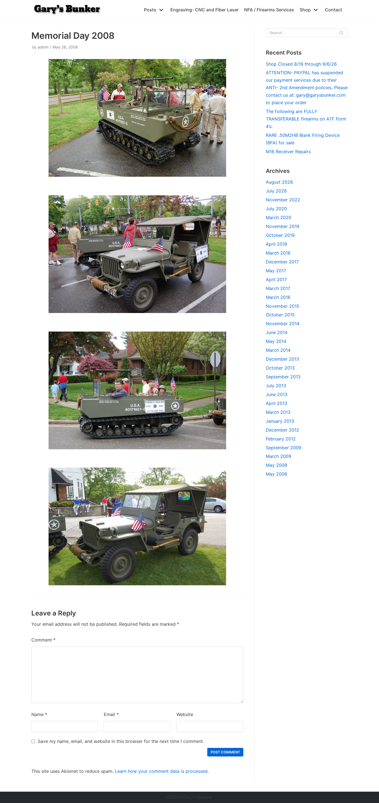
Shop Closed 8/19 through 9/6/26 (301, 64)
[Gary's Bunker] (66, 10)
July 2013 (276, 385)
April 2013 (276, 403)
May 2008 (276, 465)
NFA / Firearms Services (269, 9)
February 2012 (281, 439)
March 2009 (278, 456)
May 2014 (276, 341)
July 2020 (276, 208)
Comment (43, 640)
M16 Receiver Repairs (288, 151)
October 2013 (280, 368)
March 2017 (278, 288)
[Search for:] (307, 32)
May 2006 (276, 474)
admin (43, 47)
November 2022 (283, 199)
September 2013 (283, 376)
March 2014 (278, 350)
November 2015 (282, 306)
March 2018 (278, 253)
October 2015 (280, 314)
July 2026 (276, 191)
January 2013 (280, 421)
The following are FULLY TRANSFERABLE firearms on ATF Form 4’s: (306, 119)
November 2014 (282, 323)
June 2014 (276, 332)
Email (111, 714)
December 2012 (282, 430)
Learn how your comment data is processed (161, 771)
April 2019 (276, 244)
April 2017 (276, 279)
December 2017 (282, 262)
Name (39, 714)
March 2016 (278, 297)
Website (184, 714)
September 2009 (283, 447)
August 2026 (279, 182)
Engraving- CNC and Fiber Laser (204, 9)
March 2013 (278, 412)
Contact (333, 9)
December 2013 (282, 359)
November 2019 (282, 226)
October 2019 (280, 235)
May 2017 (276, 270)
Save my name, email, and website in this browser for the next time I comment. (121, 741)
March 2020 (278, 217)
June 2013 (276, 394)
